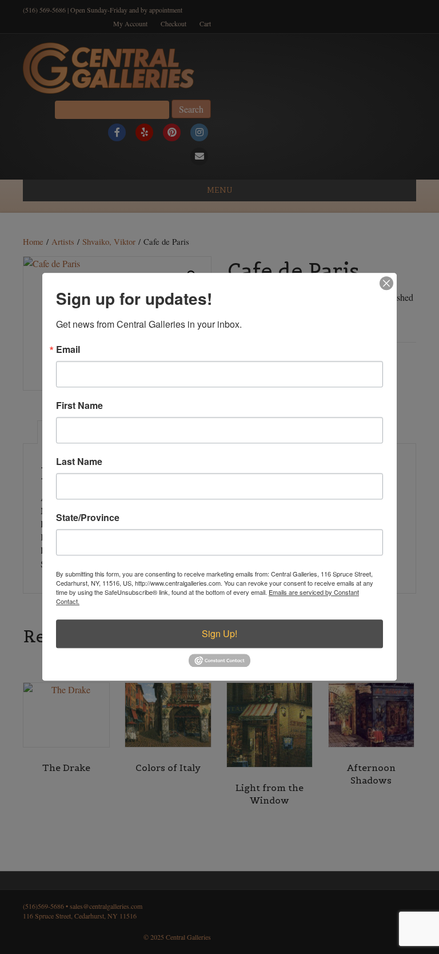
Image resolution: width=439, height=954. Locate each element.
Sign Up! (219, 633)
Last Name (79, 461)
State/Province (87, 517)
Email (68, 349)
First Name (79, 405)
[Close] (386, 283)
